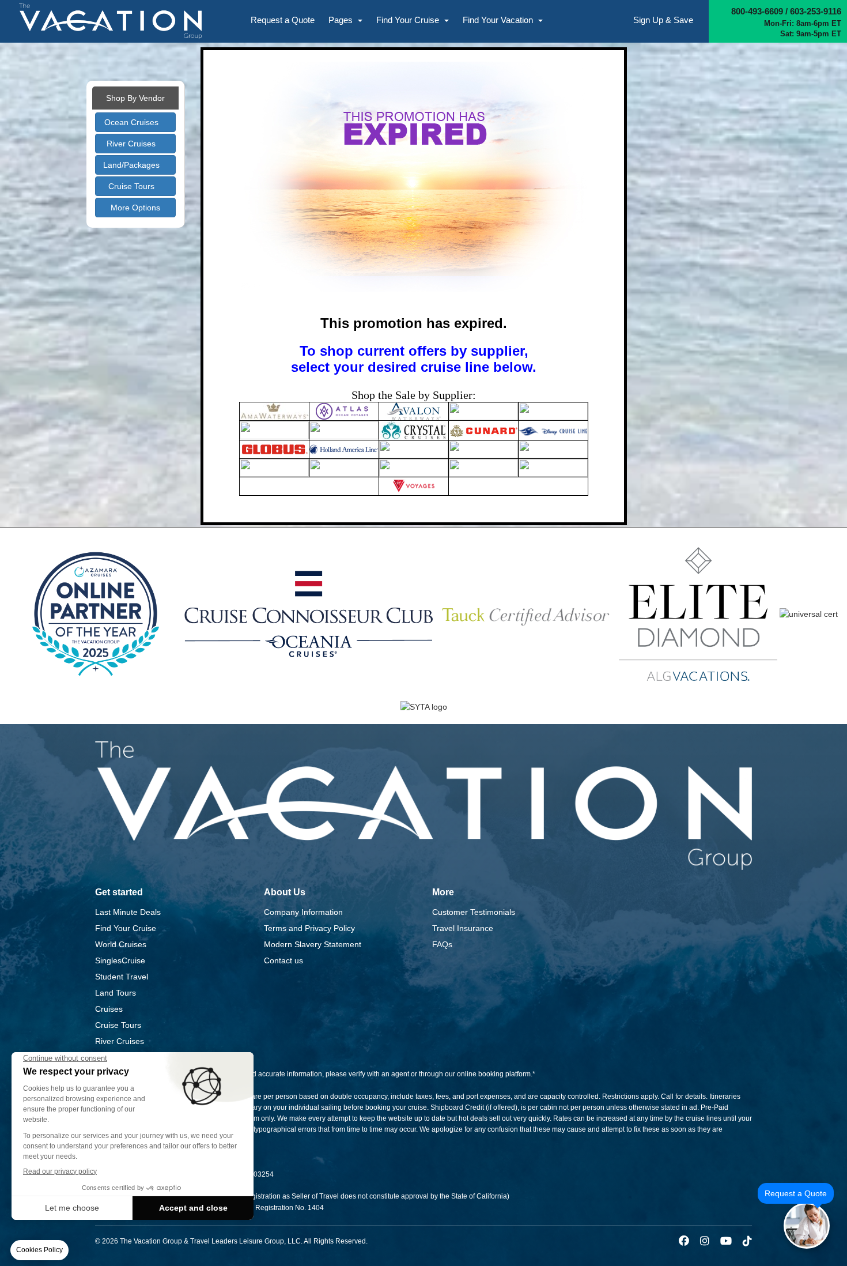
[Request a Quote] (807, 1226)
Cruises (109, 1008)
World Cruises (120, 944)
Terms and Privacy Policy (309, 928)
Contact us (283, 960)
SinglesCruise (120, 960)
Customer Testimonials (473, 912)
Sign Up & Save (663, 20)
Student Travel (121, 976)
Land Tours (115, 992)
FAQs (442, 944)
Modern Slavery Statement (312, 944)
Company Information (303, 912)
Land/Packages (132, 164)
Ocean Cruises (132, 122)
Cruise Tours (132, 186)
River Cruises (132, 143)
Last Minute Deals (128, 912)
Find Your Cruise (408, 20)
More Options (135, 207)
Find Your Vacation (499, 20)
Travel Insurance (462, 928)
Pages (341, 20)
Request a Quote (283, 20)
